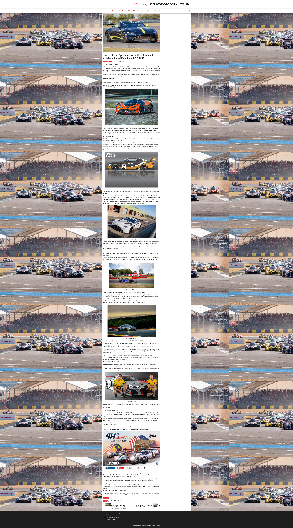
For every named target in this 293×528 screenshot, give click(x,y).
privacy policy (149, 275)
